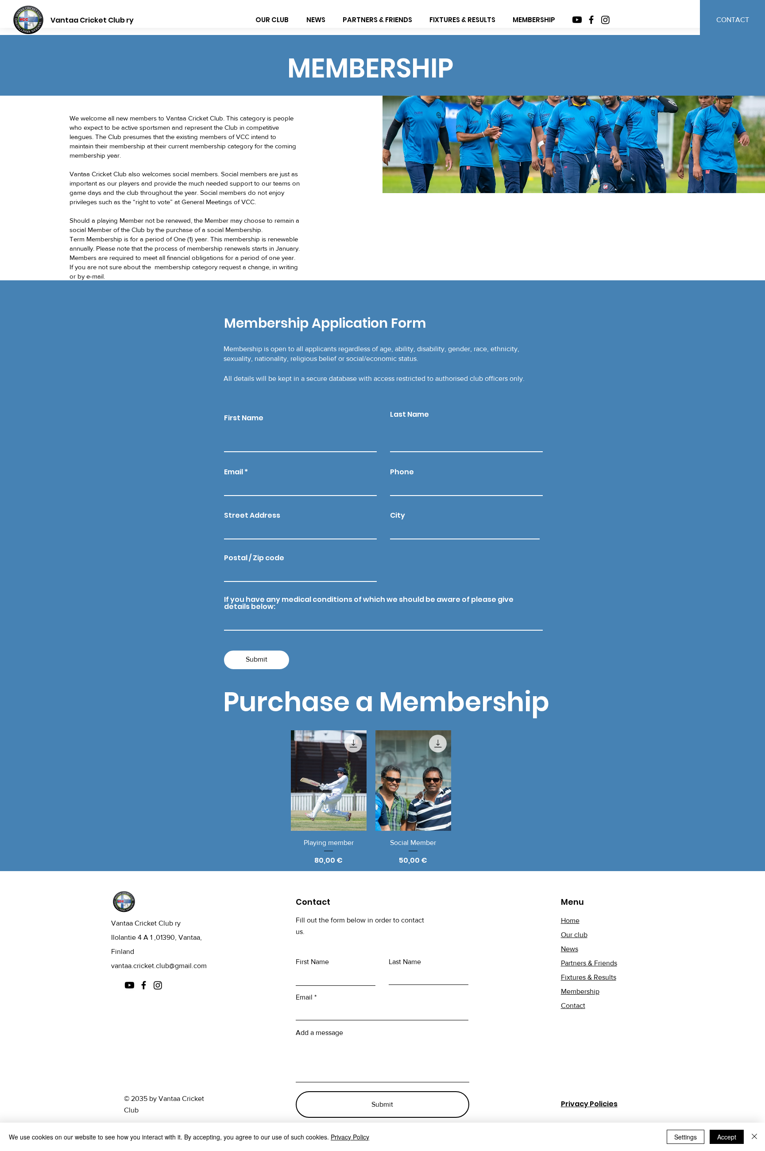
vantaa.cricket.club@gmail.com (159, 965)
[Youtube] (577, 19)
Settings (685, 1136)
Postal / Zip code (254, 558)
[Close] (754, 1137)
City (397, 515)
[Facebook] (591, 19)
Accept (726, 1136)
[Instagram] (605, 19)
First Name (243, 418)
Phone (402, 472)
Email (233, 472)
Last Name (409, 414)
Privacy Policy (350, 1136)
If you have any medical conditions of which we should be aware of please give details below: (369, 603)
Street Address (252, 515)
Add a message (319, 1032)
